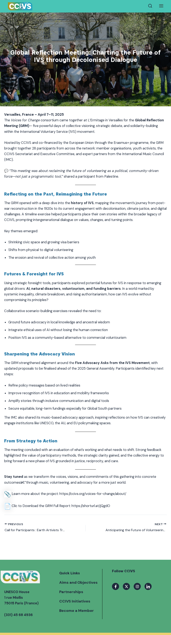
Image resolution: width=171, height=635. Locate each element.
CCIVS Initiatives (74, 601)
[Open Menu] (161, 6)
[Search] (150, 6)
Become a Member (76, 610)
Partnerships (71, 591)
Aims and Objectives (78, 582)
